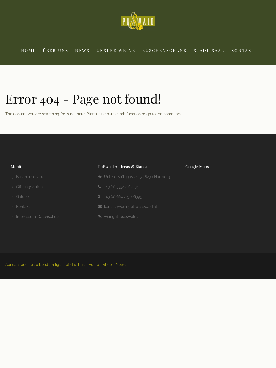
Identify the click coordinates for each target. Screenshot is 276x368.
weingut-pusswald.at (122, 216)
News (82, 50)
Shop (107, 264)
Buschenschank (164, 50)
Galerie (22, 197)
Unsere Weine (116, 50)
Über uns (55, 50)
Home (28, 50)
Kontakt (243, 50)
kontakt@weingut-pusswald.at (130, 206)
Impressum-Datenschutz (38, 216)
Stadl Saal (209, 50)
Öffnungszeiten (29, 187)
